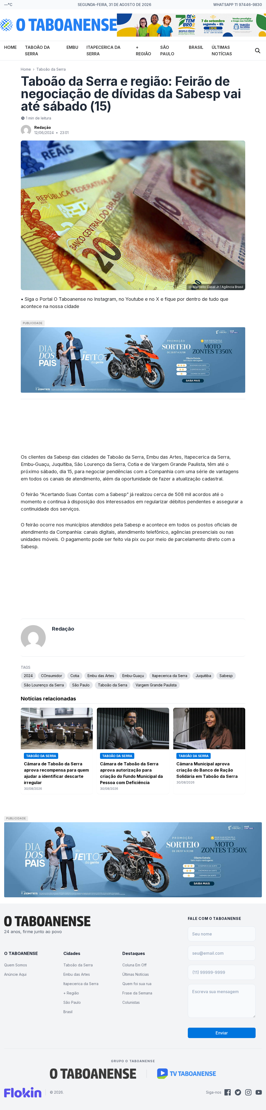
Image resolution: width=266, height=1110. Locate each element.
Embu (72, 47)
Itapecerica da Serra (169, 675)
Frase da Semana (137, 993)
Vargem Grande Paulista (156, 685)
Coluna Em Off (134, 965)
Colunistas (131, 1002)
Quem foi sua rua (136, 983)
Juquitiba (203, 675)
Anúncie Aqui (15, 974)
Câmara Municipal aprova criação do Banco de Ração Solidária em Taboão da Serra (207, 770)
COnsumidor (51, 675)
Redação (42, 127)
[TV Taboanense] (186, 1073)
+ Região (71, 993)
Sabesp (226, 675)
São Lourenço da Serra (44, 685)
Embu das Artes (101, 675)
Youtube (134, 299)
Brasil (196, 47)
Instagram (105, 299)
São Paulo (81, 685)
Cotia (74, 675)
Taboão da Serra (51, 69)
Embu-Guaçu (133, 675)
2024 (28, 675)
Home (10, 47)
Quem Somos (15, 965)
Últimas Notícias (135, 974)
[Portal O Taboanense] (93, 1073)
